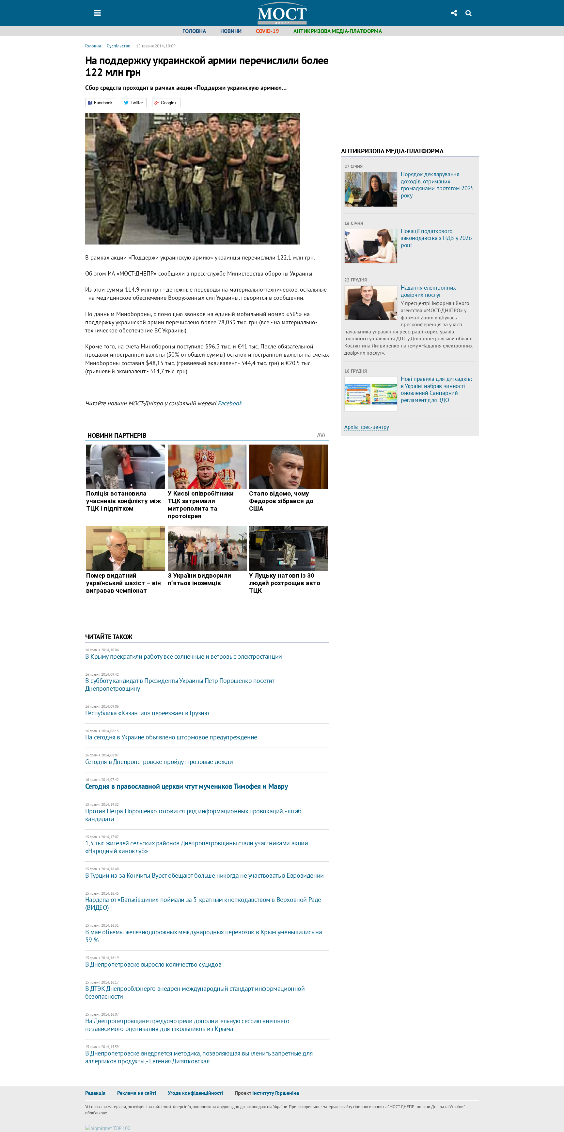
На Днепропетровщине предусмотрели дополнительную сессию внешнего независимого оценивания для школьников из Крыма (187, 1025)
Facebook (230, 403)
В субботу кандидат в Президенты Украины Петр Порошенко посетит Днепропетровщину (179, 684)
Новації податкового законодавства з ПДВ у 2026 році (436, 238)
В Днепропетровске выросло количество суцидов (153, 964)
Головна (194, 31)
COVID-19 (267, 31)
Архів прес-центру (366, 427)
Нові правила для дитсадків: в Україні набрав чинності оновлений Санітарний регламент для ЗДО (436, 389)
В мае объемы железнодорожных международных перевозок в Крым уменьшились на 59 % (203, 936)
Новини (231, 31)
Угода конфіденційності (195, 1093)
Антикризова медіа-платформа (337, 31)
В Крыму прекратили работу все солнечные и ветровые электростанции (183, 656)
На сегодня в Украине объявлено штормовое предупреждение (171, 737)
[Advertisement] (396, 88)
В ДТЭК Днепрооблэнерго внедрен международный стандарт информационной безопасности (195, 992)
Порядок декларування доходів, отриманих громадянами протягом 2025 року (437, 184)
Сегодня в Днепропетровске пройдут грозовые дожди (159, 761)
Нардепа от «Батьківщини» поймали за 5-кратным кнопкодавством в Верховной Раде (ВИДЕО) (203, 903)
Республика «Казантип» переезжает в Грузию (147, 713)
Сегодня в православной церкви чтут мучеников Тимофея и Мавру (186, 786)
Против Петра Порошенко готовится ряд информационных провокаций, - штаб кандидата (193, 815)
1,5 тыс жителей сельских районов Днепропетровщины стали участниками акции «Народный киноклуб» (196, 847)
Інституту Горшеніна (275, 1093)
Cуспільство (119, 46)
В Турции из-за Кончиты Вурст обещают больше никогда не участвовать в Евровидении (204, 875)
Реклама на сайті (136, 1093)
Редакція (95, 1093)
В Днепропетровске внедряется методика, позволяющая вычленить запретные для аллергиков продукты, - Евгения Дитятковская (199, 1057)
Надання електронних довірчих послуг (428, 291)
